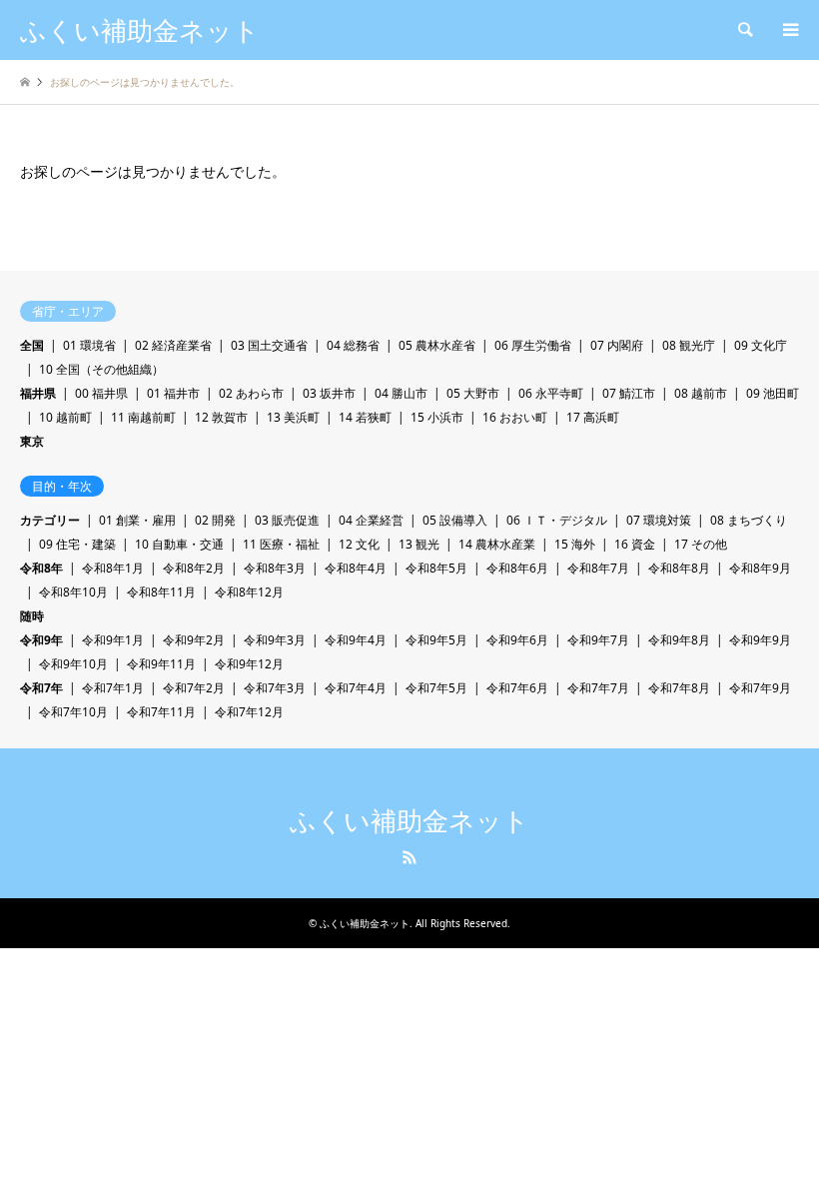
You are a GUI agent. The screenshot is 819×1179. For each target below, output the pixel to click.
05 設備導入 (454, 520)
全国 (32, 345)
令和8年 (41, 568)
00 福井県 (101, 393)
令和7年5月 (436, 687)
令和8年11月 (161, 592)
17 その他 (700, 544)
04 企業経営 (371, 520)
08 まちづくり (748, 520)
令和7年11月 (161, 711)
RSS (409, 857)
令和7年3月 (275, 687)
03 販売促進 (287, 520)
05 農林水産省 (437, 345)
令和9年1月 (113, 639)
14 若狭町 (365, 417)
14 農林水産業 (496, 544)
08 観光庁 (688, 345)
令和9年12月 (249, 663)
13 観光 (419, 544)
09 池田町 (772, 393)
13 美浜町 (293, 417)
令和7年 (41, 687)
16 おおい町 (514, 417)
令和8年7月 (598, 568)
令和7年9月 (760, 687)
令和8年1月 (113, 568)
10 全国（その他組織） (101, 369)
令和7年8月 (679, 687)
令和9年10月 (73, 663)
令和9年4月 (356, 639)
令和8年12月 (249, 592)
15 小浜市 (436, 417)
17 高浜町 (592, 417)
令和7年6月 (517, 687)
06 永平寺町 (550, 393)
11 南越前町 (143, 417)
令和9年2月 (194, 639)
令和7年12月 (249, 711)
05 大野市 (472, 393)
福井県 (38, 393)
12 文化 (359, 544)
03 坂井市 (329, 393)
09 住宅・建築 (77, 544)
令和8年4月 (356, 568)
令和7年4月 (356, 687)
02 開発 (215, 520)
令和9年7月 (598, 639)
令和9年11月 (161, 663)
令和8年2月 (194, 568)
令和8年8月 (679, 568)
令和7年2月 (194, 687)
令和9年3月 (275, 639)
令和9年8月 (679, 639)
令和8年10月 (73, 592)
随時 (32, 615)
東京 (32, 441)
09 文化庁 (760, 345)
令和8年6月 (517, 568)
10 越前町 (65, 417)
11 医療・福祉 (281, 544)
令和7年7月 (598, 687)
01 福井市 (173, 393)
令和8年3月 (275, 568)
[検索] (744, 30)
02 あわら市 (251, 393)
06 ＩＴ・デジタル (556, 520)
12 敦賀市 (221, 417)
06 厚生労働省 (532, 345)
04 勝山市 (401, 393)
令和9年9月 (760, 639)
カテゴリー (50, 520)
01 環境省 (89, 345)
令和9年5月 (436, 639)
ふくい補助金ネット (409, 821)
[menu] (789, 30)
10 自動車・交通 (179, 544)
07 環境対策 (658, 520)
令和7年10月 (73, 711)
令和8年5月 (436, 568)
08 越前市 (700, 393)
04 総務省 (353, 345)
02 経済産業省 (173, 345)
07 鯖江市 (628, 393)
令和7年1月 (113, 687)
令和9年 (41, 639)
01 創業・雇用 (137, 520)
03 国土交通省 (269, 345)
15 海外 (574, 544)
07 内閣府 (616, 345)
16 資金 (634, 544)
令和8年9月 (760, 568)
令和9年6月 (517, 639)
